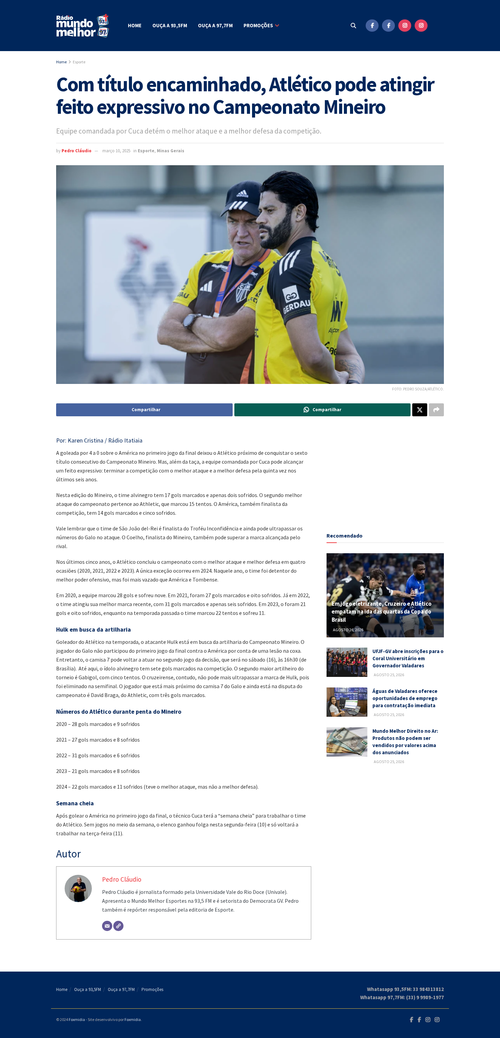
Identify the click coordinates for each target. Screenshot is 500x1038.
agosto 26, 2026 (347, 629)
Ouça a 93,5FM (169, 25)
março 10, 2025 (116, 151)
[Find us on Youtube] (437, 25)
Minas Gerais (170, 151)
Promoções (258, 25)
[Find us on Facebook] (372, 25)
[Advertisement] (385, 470)
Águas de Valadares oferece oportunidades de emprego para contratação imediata (404, 698)
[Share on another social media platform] (436, 409)
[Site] (118, 926)
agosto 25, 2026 (388, 674)
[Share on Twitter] (419, 409)
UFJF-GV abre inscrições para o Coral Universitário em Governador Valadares (408, 658)
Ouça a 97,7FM (215, 25)
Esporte (79, 61)
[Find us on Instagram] (404, 25)
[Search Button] (353, 25)
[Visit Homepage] (83, 25)
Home (134, 25)
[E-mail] (107, 926)
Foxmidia (77, 1019)
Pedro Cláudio (76, 151)
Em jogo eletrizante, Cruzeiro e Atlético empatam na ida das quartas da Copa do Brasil (381, 612)
